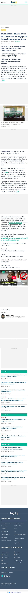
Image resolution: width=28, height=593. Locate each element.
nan (6, 172)
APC (17, 191)
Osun (3, 80)
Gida (2, 27)
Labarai (7, 27)
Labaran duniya (4, 451)
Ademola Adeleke (15, 223)
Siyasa (2, 386)
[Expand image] (26, 107)
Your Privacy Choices (16, 592)
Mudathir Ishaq (17, 41)
